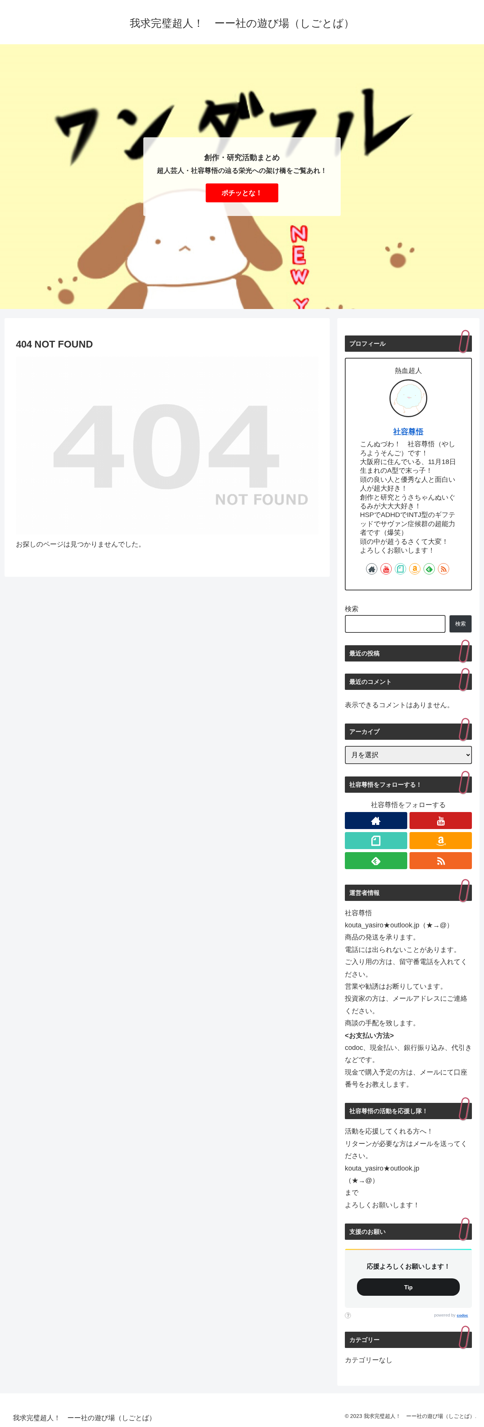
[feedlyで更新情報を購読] (429, 569)
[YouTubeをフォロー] (386, 569)
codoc (462, 1315)
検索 (351, 609)
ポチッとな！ (242, 193)
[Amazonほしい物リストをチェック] (414, 569)
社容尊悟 (408, 431)
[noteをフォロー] (400, 569)
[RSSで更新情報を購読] (443, 569)
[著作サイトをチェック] (371, 569)
